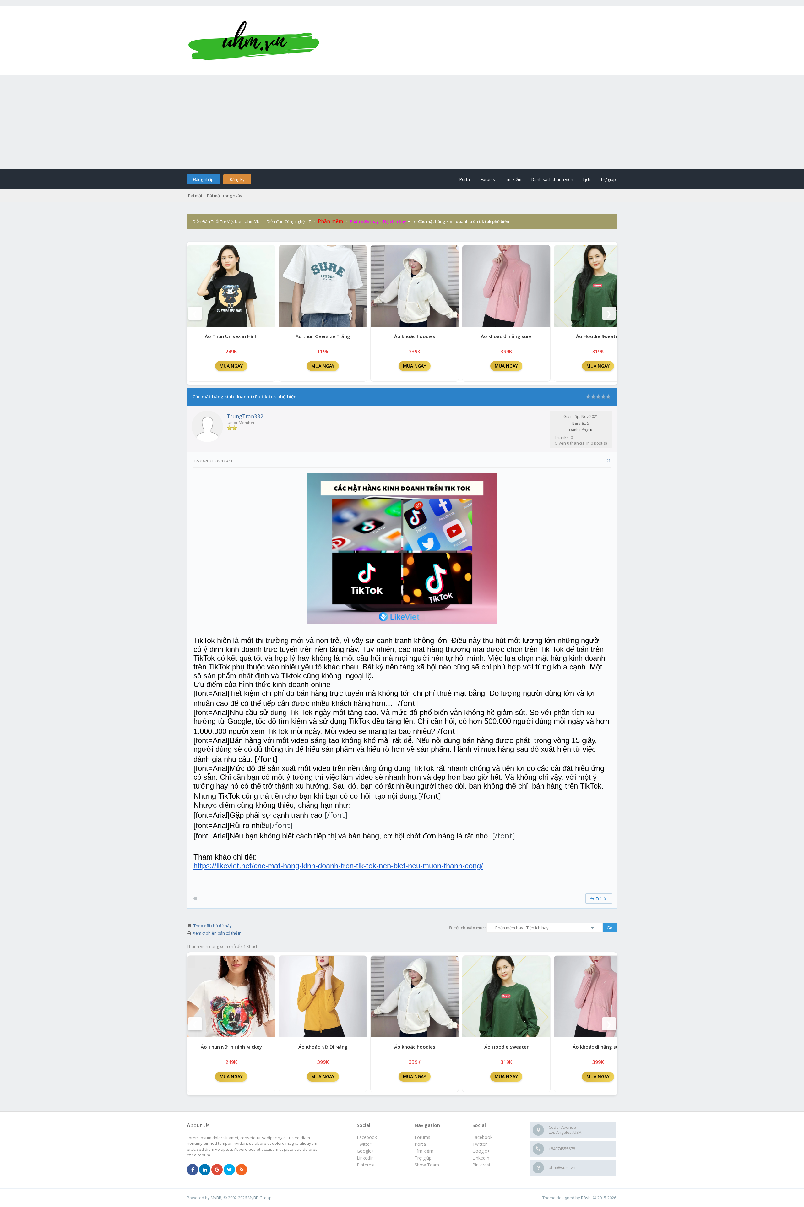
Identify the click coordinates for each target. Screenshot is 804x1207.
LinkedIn (480, 1158)
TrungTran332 (245, 416)
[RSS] (241, 1170)
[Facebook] (192, 1170)
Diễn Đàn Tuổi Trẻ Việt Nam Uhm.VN (226, 221)
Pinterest (481, 1165)
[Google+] (217, 1170)
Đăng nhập (203, 179)
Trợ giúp (608, 179)
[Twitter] (229, 1170)
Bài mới (195, 196)
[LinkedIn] (204, 1170)
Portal (465, 179)
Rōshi (586, 1197)
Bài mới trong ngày (224, 196)
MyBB (216, 1197)
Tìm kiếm (513, 179)
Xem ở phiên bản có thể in (217, 933)
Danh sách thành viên (552, 179)
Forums (488, 179)
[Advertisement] (402, 122)
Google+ (481, 1151)
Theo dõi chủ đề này (212, 925)
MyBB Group (260, 1197)
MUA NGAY (231, 366)
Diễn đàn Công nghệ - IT (289, 221)
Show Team (427, 1165)
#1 (608, 460)
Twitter (479, 1144)
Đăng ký (237, 179)
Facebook (482, 1137)
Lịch (586, 179)
